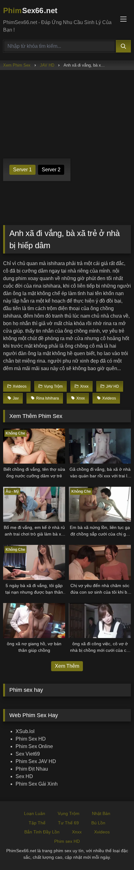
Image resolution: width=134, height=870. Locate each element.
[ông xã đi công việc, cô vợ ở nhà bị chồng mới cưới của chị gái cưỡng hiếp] (100, 620)
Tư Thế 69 (68, 822)
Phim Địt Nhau (32, 769)
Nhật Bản (101, 813)
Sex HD (24, 776)
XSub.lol (25, 731)
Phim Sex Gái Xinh (37, 784)
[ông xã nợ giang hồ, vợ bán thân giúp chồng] (34, 620)
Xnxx (77, 831)
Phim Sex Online (34, 746)
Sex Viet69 (28, 754)
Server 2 (51, 169)
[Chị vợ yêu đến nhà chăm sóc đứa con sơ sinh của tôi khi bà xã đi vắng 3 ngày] (100, 562)
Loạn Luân (34, 813)
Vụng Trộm (68, 813)
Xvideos (102, 831)
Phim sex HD (67, 841)
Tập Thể (37, 822)
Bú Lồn (98, 822)
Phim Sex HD (31, 739)
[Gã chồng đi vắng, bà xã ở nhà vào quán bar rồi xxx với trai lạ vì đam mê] (100, 446)
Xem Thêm (67, 666)
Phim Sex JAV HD (36, 761)
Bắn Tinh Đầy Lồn (42, 831)
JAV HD (47, 65)
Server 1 (22, 169)
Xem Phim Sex (17, 65)
